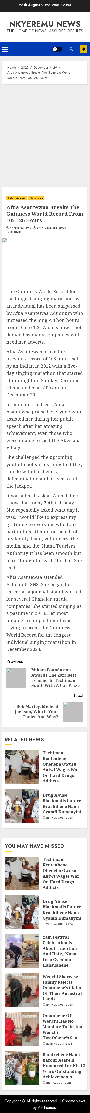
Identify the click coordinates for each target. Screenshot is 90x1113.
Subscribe (84, 49)
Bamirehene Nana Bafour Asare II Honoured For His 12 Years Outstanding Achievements (64, 1066)
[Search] (71, 49)
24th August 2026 (59, 1005)
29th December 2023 (51, 228)
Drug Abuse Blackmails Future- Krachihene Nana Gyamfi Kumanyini (63, 803)
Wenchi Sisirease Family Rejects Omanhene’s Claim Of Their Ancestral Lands (62, 988)
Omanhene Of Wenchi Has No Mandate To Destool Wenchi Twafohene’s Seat (63, 1027)
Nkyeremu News (45, 24)
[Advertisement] (45, 134)
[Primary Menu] (5, 49)
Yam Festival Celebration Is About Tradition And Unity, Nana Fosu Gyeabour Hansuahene (60, 951)
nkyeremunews (20, 228)
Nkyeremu (36, 198)
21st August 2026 (59, 1083)
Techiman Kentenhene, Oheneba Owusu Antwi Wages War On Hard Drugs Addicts (61, 767)
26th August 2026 (59, 818)
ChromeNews (74, 1101)
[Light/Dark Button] (57, 49)
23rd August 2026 (59, 1044)
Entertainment (17, 198)
